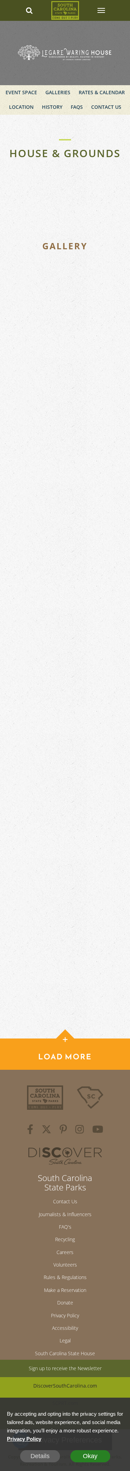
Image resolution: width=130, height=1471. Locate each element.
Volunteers (65, 1264)
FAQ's (65, 1226)
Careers (65, 1252)
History (52, 107)
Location (21, 107)
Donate (65, 1302)
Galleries (57, 92)
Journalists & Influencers (65, 1214)
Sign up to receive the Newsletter (65, 1368)
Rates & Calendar (102, 92)
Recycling (65, 1239)
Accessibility (65, 1328)
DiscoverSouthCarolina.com (65, 1385)
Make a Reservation (65, 1290)
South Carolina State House (65, 1353)
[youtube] (97, 1130)
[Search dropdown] (29, 10)
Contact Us (106, 107)
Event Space (21, 92)
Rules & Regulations (65, 1277)
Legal (65, 1340)
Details (40, 1456)
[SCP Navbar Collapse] (101, 10)
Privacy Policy (65, 1315)
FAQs (77, 107)
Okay (90, 1456)
